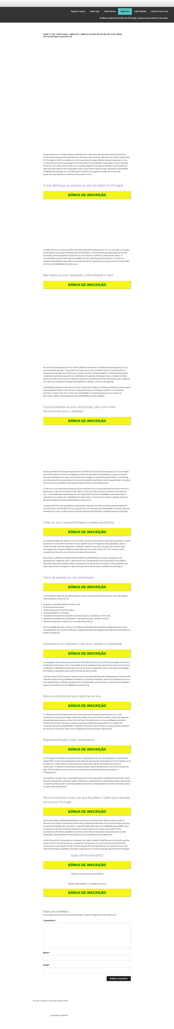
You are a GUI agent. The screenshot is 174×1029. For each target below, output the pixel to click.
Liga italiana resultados (59, 1015)
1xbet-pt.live (63, 1001)
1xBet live (124, 11)
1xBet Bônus (110, 11)
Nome (46, 953)
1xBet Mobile (140, 11)
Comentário (49, 920)
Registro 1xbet (78, 11)
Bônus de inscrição (87, 195)
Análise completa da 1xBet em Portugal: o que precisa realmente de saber (134, 18)
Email (46, 965)
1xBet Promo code (159, 11)
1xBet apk (94, 11)
